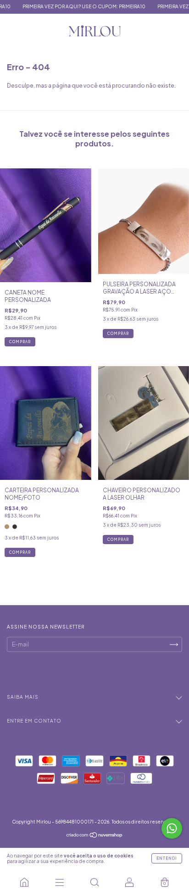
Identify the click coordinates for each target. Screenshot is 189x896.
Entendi (166, 858)
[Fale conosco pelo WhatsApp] (171, 828)
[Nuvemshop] (94, 836)
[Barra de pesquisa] (94, 882)
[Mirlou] (24, 882)
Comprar (20, 552)
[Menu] (59, 882)
